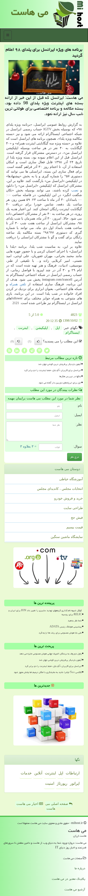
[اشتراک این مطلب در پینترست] (39, 350)
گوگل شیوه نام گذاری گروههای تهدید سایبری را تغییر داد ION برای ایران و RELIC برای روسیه (45, 612)
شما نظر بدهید (75, 620)
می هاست (29, 12)
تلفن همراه (18, 284)
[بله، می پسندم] (38, 341)
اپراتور (75, 783)
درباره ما (80, 868)
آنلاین (38, 773)
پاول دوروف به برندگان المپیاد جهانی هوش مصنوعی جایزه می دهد (50, 653)
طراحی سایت (73, 508)
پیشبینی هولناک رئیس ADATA (66, 626)
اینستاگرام (72, 332)
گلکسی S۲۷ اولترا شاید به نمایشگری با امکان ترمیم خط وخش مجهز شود (48, 672)
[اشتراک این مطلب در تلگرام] (32, 350)
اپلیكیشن (42, 328)
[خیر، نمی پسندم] (18, 341)
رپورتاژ (62, 783)
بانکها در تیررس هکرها (70, 376)
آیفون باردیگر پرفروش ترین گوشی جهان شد (59, 364)
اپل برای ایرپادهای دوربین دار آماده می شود (60, 382)
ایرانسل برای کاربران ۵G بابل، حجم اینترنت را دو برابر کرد (52, 370)
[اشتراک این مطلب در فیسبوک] (24, 350)
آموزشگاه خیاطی (71, 479)
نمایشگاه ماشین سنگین (67, 537)
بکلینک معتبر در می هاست (68, 879)
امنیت (49, 783)
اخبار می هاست (27, 804)
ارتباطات (73, 773)
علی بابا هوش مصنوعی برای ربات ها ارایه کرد (60, 632)
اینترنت (23, 328)
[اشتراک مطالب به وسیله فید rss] (9, 350)
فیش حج (77, 517)
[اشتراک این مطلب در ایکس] (47, 350)
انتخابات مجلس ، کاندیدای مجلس (60, 488)
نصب (74, 190)
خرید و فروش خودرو (68, 498)
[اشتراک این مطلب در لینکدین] (17, 350)
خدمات (26, 773)
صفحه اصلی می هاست (57, 806)
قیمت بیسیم (74, 527)
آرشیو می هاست (75, 889)
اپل (57, 328)
